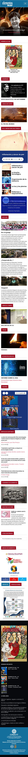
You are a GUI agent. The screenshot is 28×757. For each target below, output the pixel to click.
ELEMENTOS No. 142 (13, 667)
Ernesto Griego (5, 475)
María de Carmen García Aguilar (18, 512)
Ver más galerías (20, 393)
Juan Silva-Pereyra (15, 442)
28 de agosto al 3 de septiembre (13, 99)
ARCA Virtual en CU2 (7, 325)
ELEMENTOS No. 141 (13, 676)
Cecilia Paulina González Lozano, (10, 464)
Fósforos (4, 350)
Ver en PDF (4, 444)
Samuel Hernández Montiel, (8, 452)
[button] (1, 18)
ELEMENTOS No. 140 (13, 685)
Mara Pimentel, (5, 442)
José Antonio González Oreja (14, 32)
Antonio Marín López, (7, 380)
